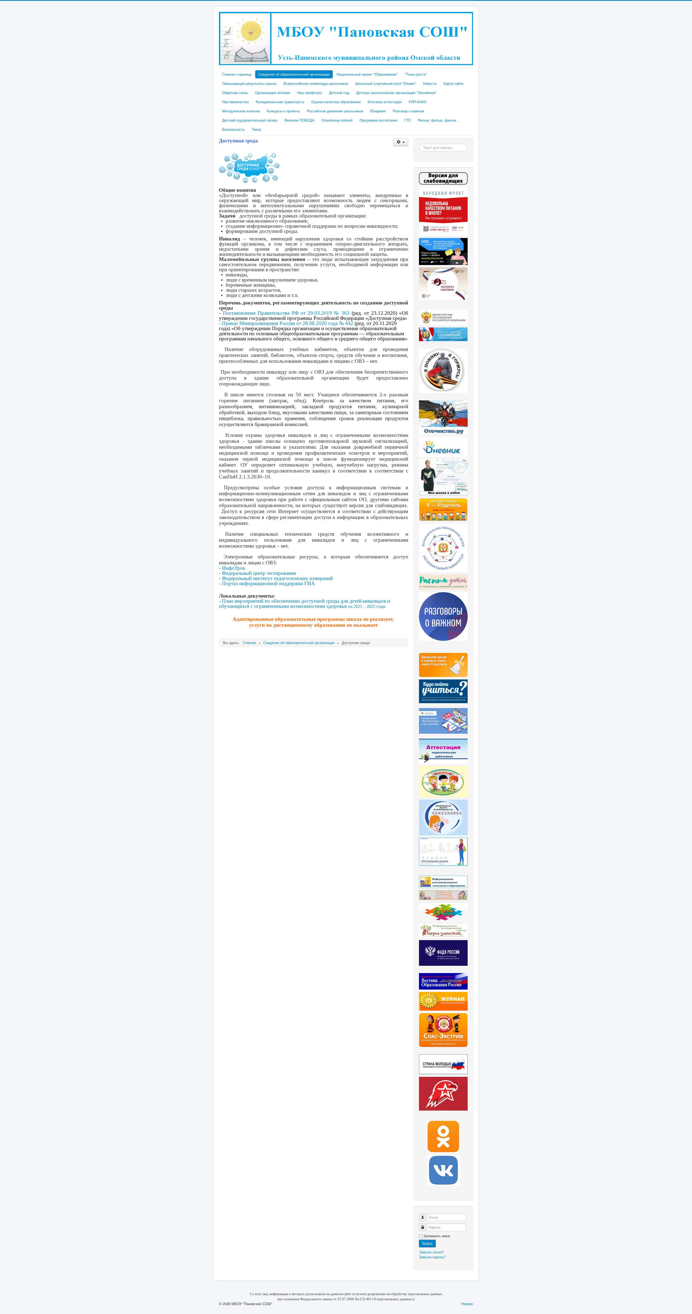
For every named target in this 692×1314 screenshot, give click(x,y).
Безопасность (233, 129)
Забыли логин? (431, 1252)
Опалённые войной (336, 120)
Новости (430, 83)
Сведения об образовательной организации (294, 74)
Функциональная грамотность (280, 101)
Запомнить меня (436, 1235)
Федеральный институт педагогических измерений (277, 578)
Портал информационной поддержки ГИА (268, 583)
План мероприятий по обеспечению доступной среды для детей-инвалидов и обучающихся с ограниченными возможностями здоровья (304, 603)
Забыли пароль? (432, 1256)
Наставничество (235, 101)
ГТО (407, 120)
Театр (256, 129)
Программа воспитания (378, 120)
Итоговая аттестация (385, 101)
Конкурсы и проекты (283, 110)
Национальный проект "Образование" (367, 74)
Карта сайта (453, 83)
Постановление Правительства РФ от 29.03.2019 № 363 (286, 313)
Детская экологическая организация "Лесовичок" (396, 92)
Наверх (467, 1303)
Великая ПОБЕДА (299, 120)
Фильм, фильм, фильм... (438, 120)
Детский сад (339, 92)
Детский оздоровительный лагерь (250, 120)
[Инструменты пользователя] (400, 142)
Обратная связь (235, 92)
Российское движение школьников (335, 110)
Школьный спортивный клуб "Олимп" (385, 83)
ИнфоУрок (233, 568)
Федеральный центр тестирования (259, 573)
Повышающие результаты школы (249, 83)
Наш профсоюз (309, 92)
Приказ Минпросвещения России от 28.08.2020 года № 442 (287, 323)
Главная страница (236, 74)
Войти (427, 1243)
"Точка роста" (416, 74)
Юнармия (378, 110)
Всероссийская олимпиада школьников (316, 83)
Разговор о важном (408, 110)
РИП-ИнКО (417, 101)
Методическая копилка (241, 110)
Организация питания (272, 92)
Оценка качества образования (336, 101)
